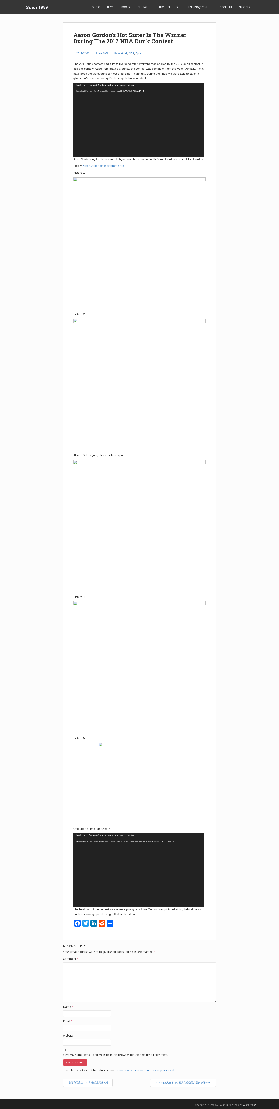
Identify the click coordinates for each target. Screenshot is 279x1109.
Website (68, 1035)
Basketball (120, 53)
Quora (96, 7)
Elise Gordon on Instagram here (103, 165)
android (244, 7)
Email (68, 1021)
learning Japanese (198, 7)
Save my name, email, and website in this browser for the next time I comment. (115, 1055)
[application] (138, 120)
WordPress (249, 1105)
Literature (163, 7)
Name (68, 1007)
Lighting (141, 7)
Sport (139, 53)
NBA (131, 53)
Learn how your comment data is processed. (145, 1070)
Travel (111, 7)
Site (178, 7)
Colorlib (223, 1105)
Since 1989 (37, 7)
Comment (71, 959)
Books (125, 7)
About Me (226, 7)
